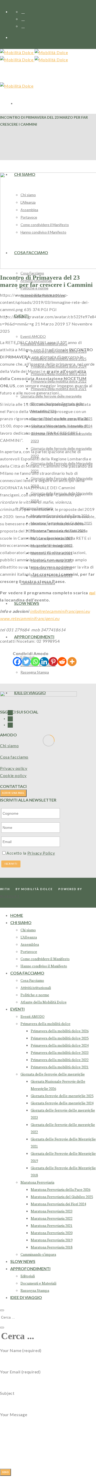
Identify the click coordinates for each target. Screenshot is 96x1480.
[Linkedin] (44, 661)
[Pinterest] (53, 661)
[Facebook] (17, 661)
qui (92, 592)
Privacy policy (13, 768)
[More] (72, 661)
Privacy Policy (41, 852)
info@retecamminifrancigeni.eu (60, 611)
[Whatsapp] (35, 661)
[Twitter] (26, 661)
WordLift (10, 896)
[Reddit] (62, 661)
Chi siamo (9, 745)
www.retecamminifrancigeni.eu (30, 618)
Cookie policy (13, 775)
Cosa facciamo (14, 756)
